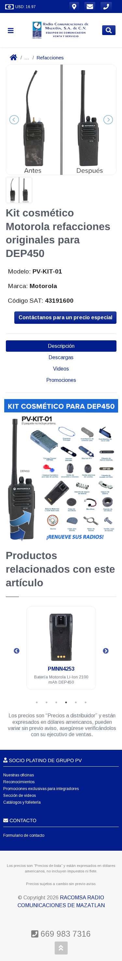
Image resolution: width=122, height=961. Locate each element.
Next (105, 651)
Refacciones (50, 57)
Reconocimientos (18, 782)
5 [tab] (76, 702)
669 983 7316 (64, 933)
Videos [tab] (61, 368)
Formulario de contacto (23, 835)
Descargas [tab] (61, 357)
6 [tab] (85, 702)
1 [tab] (37, 702)
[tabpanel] (61, 652)
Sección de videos (19, 795)
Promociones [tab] (61, 380)
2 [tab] (46, 702)
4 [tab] (66, 702)
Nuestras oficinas (18, 775)
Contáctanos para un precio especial (65, 317)
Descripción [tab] (61, 346)
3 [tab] (56, 702)
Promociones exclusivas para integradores (41, 788)
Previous (16, 651)
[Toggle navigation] (13, 30)
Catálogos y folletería (22, 802)
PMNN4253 (61, 669)
